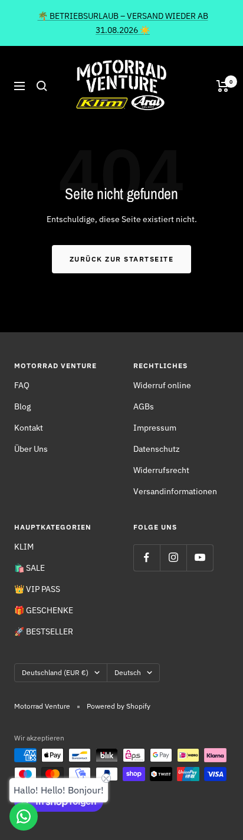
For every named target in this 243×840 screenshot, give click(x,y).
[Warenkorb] (222, 86)
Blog (22, 406)
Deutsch (127, 672)
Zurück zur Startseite (122, 258)
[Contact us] (23, 816)
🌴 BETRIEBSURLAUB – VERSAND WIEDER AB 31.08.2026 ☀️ (123, 23)
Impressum (154, 427)
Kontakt (28, 427)
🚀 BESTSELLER (43, 631)
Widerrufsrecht (161, 470)
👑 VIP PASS (37, 589)
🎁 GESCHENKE (43, 610)
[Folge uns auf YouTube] (199, 557)
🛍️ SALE (29, 568)
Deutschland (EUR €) (55, 672)
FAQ (21, 385)
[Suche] (42, 86)
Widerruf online (162, 385)
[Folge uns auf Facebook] (146, 557)
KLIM (24, 546)
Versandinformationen (175, 491)
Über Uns (31, 449)
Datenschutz (156, 449)
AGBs (143, 406)
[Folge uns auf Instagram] (173, 557)
